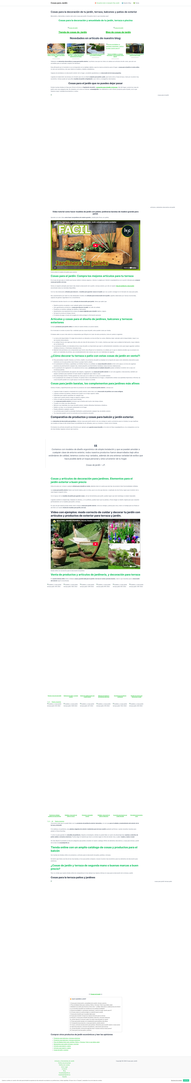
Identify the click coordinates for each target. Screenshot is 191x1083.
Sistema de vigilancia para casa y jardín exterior (87, 696)
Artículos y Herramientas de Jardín (64, 1061)
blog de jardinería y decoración (125, 286)
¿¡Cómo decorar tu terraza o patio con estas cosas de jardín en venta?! (89, 1019)
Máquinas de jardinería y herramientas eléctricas (103, 696)
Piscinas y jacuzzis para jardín (54, 695)
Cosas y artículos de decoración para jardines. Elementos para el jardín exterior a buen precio (95, 1024)
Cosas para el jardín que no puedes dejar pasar (83, 1014)
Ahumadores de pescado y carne (136, 816)
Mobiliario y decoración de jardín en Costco (71, 816)
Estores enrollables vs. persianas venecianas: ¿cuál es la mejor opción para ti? (91, 1010)
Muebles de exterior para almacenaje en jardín (136, 696)
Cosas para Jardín (59, 3)
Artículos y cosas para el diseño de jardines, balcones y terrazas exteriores (90, 1017)
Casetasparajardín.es (64, 1074)
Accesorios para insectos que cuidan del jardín (120, 816)
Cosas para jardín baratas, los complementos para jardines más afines (89, 1021)
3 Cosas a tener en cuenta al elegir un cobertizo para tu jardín (135, 54)
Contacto (64, 1069)
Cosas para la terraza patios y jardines (81, 1030)
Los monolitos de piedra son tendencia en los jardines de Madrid (95, 54)
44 (52, 821)
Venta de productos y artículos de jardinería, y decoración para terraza (89, 1026)
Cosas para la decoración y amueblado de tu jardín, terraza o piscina (88, 1003)
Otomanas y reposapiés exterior (87, 816)
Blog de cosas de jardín (118, 32)
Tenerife (64, 1076)
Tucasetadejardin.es (64, 1073)
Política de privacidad (64, 1063)
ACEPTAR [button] (186, 1080)
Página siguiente (56, 702)
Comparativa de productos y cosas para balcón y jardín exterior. (88, 1023)
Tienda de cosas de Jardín (72, 32)
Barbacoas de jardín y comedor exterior (71, 696)
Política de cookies (64, 1065)
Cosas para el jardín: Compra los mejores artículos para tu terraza (88, 1015)
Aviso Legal (64, 1067)
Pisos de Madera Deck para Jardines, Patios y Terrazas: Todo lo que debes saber (56, 55)
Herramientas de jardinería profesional (120, 696)
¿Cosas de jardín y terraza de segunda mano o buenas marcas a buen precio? (91, 1028)
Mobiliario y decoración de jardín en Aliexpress (104, 816)
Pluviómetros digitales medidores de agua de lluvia (54, 816)
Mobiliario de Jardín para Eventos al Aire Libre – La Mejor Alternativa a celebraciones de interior (76, 55)
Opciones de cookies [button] (176, 1080)
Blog (64, 1071)
